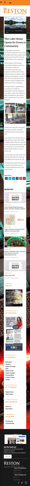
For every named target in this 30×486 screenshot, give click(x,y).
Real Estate (9, 409)
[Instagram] (26, 483)
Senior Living (10, 377)
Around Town (7, 205)
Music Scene (10, 371)
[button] (4, 2)
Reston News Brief (9, 275)
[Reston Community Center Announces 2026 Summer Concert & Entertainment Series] (15, 242)
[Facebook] (18, 483)
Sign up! (8, 456)
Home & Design (11, 366)
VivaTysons (9, 421)
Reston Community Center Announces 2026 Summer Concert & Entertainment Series (15, 253)
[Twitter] (22, 483)
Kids (7, 368)
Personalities (10, 375)
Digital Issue (10, 392)
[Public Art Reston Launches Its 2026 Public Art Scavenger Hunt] (15, 219)
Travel (8, 379)
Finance (8, 364)
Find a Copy (9, 394)
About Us (8, 406)
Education (9, 362)
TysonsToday (10, 423)
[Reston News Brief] (15, 265)
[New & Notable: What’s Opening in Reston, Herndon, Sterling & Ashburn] (15, 197)
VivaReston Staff (18, 30)
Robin (7, 32)
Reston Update (10, 373)
